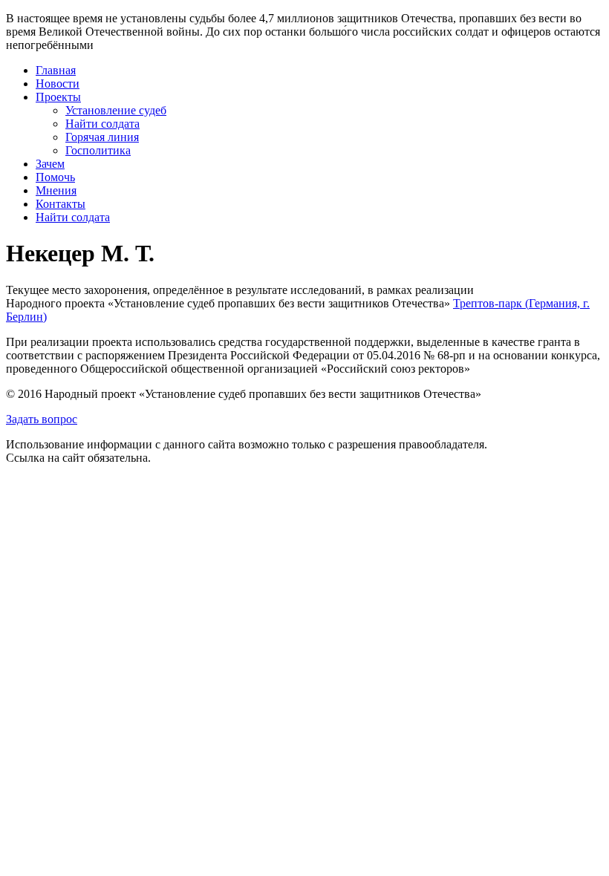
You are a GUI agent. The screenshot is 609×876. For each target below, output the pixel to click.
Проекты (58, 97)
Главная (56, 70)
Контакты (60, 203)
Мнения (56, 190)
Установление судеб (115, 110)
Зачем (50, 163)
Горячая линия (102, 137)
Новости (57, 83)
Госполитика (98, 150)
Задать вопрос (41, 419)
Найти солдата (102, 123)
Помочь (55, 177)
